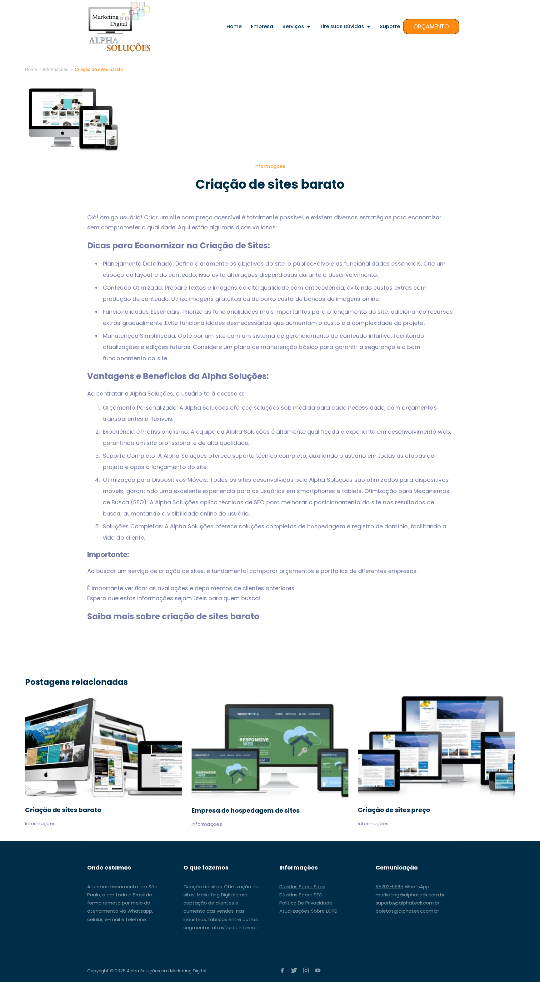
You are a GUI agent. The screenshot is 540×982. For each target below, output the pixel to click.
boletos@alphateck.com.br (407, 911)
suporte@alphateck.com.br (407, 903)
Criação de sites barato (63, 809)
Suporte (390, 26)
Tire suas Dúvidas (342, 26)
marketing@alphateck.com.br (410, 894)
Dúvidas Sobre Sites (302, 886)
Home (234, 26)
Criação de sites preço (394, 809)
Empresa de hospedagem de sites (246, 810)
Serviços (293, 26)
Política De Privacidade (305, 903)
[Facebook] (282, 970)
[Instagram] (306, 970)
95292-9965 (389, 886)
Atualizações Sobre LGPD (308, 911)
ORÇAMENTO (431, 26)
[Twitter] (294, 970)
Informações (270, 166)
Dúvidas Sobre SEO (300, 894)
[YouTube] (318, 970)
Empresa (262, 26)
